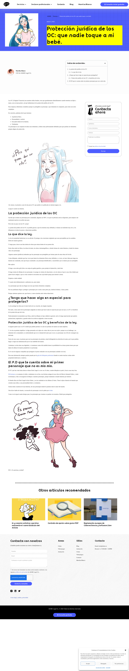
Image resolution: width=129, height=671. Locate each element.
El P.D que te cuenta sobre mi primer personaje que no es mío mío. (87, 81)
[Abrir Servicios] (25, 4)
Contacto (78, 557)
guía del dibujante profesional (45, 355)
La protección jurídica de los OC (78, 69)
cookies (19, 597)
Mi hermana (11, 374)
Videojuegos (79, 554)
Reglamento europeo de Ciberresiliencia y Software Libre (97, 524)
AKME (49, 16)
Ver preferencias (119, 663)
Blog (77, 546)
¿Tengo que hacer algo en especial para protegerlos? (83, 75)
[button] (125, 650)
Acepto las (97, 146)
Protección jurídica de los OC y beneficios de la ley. (85, 78)
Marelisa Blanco (80, 560)
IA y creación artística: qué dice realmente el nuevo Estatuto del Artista (26, 525)
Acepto (88, 663)
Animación (79, 549)
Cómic (78, 552)
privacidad (108, 667)
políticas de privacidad (99, 146)
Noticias (55, 16)
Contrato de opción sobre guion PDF (63, 523)
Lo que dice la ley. (76, 72)
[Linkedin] (15, 591)
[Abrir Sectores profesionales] (51, 4)
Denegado (103, 663)
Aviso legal (13, 597)
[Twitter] (19, 591)
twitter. (51, 390)
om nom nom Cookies (100, 667)
